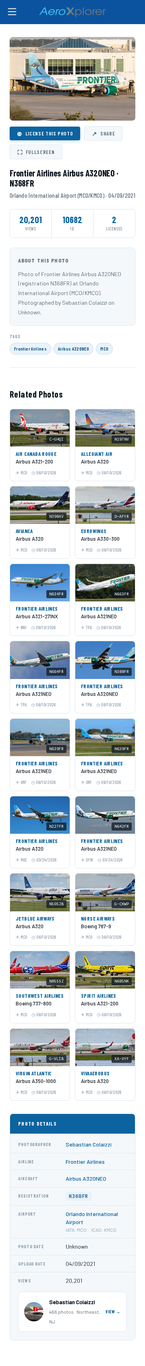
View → (113, 1311)
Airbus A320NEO (73, 348)
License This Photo (45, 133)
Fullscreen (35, 152)
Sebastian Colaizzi (89, 1144)
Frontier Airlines (30, 348)
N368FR (78, 1196)
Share (103, 133)
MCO (104, 348)
